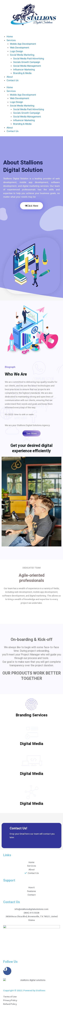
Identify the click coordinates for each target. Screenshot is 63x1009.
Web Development (19, 47)
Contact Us (12, 80)
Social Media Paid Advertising (28, 58)
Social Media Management (27, 66)
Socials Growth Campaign (26, 62)
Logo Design (16, 51)
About (10, 77)
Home (10, 36)
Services (11, 40)
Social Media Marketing (22, 55)
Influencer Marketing (24, 69)
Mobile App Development (23, 44)
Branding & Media (22, 73)
